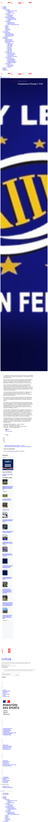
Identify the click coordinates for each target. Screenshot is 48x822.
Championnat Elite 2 (7, 721)
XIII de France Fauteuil (9, 35)
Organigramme (10, 14)
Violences (7, 26)
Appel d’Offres (6, 774)
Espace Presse (7, 29)
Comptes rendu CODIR (11, 19)
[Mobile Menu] (0, 76)
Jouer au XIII (7, 42)
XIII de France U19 (8, 36)
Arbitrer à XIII (8, 63)
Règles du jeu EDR (8, 40)
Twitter (8, 474)
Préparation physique (11, 62)
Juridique (9, 20)
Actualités (4, 7)
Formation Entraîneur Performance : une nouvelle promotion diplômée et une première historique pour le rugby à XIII (7, 591)
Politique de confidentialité (8, 787)
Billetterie (4, 67)
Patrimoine (9, 11)
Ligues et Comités (10, 12)
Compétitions (5, 37)
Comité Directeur (6, 770)
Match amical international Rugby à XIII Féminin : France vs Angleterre (8, 554)
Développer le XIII (8, 51)
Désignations (5, 683)
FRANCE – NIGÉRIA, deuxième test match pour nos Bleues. (8, 532)
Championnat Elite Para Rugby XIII (9, 724)
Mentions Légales (6, 786)
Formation (9, 66)
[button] (15, 437)
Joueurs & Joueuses (11, 60)
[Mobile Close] (1, 789)
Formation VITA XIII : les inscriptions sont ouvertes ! (7, 499)
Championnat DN (6, 723)
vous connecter (10, 451)
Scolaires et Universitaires (12, 56)
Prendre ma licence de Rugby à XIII (9, 757)
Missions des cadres (11, 23)
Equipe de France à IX (7, 742)
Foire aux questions (6, 772)
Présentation (7, 9)
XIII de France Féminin (9, 34)
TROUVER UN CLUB (4, 77)
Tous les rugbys (10, 43)
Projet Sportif (7, 21)
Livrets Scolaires (10, 55)
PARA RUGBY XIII (6, 509)
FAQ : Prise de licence (7, 758)
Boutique (4, 68)
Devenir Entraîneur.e (11, 59)
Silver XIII (9, 50)
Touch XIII (9, 48)
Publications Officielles (9, 17)
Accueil (4, 6)
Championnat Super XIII (7, 720)
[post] (5, 484)
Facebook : (5, 474)
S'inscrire (3, 677)
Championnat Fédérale (7, 722)
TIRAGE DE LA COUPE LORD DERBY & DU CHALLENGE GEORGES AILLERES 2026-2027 (8, 488)
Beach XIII (9, 49)
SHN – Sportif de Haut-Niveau (13, 24)
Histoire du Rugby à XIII (12, 10)
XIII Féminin (9, 44)
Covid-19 (5, 681)
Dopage (6, 25)
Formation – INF (6, 687)
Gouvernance (7, 13)
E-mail (3, 666)
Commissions (9, 16)
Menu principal (5, 793)
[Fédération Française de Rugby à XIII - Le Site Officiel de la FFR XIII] (16, 4)
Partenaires (7, 28)
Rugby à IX (9, 46)
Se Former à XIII (8, 57)
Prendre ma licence (8, 39)
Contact (6, 30)
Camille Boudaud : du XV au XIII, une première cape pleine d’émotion (8, 543)
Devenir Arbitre (10, 65)
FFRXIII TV (5, 69)
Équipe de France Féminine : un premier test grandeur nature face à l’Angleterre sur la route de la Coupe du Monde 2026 (8, 604)
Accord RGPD (5, 667)
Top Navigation (6, 794)
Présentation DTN (10, 22)
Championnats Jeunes (7, 726)
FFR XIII (4, 8)
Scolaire (6, 27)
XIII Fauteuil (9, 45)
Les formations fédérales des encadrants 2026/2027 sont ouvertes (7, 578)
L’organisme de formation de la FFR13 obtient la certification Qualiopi (8, 520)
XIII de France (8, 32)
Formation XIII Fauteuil (11, 61)
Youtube (11, 474)
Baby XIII (9, 47)
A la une (16, 81)
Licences (4, 684)
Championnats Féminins (7, 725)
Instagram (4, 475)
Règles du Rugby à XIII (9, 41)
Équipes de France (6, 31)
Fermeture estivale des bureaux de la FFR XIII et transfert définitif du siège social (8, 566)
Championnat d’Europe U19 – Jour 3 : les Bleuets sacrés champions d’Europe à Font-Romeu (7, 617)
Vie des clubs (5, 38)
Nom (3, 664)
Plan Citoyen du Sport (11, 54)
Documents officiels (11, 18)
